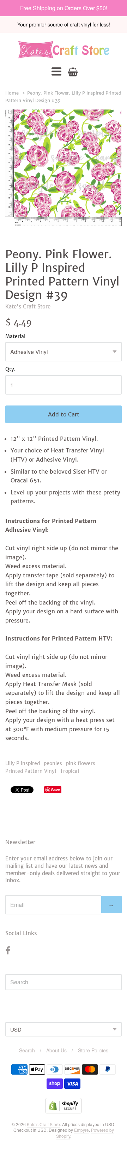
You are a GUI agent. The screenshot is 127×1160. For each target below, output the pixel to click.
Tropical (69, 771)
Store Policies (93, 1050)
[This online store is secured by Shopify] (63, 1111)
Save (55, 789)
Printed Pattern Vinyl (30, 771)
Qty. (10, 369)
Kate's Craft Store (27, 306)
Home (12, 93)
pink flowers (80, 763)
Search (27, 1050)
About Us (56, 1050)
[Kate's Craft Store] (63, 49)
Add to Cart (63, 414)
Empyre (81, 1130)
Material (15, 336)
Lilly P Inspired (22, 763)
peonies (53, 763)
